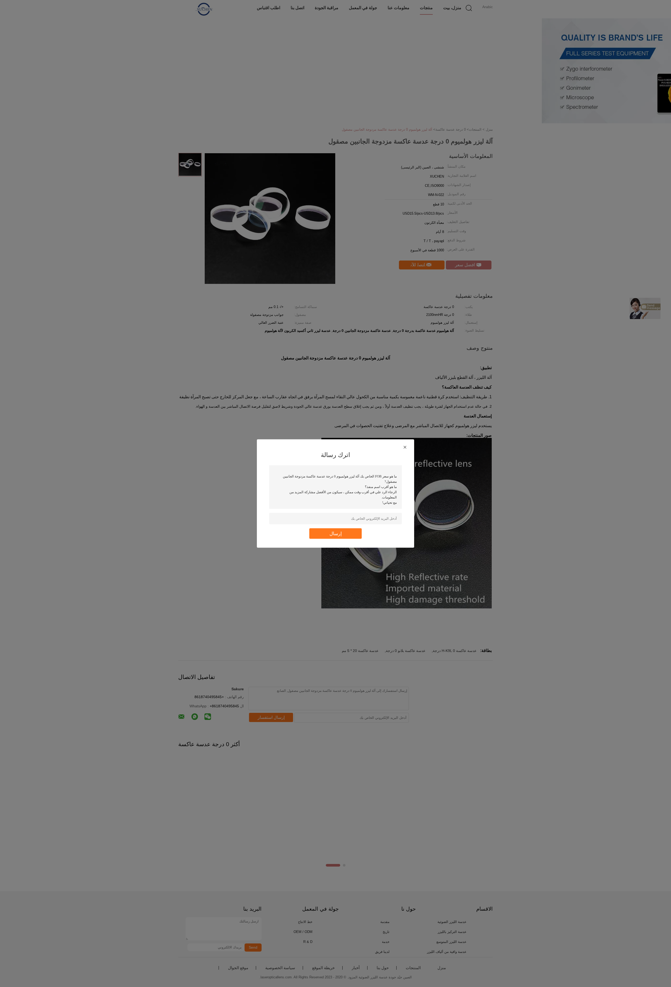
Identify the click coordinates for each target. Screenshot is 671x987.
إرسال (335, 533)
